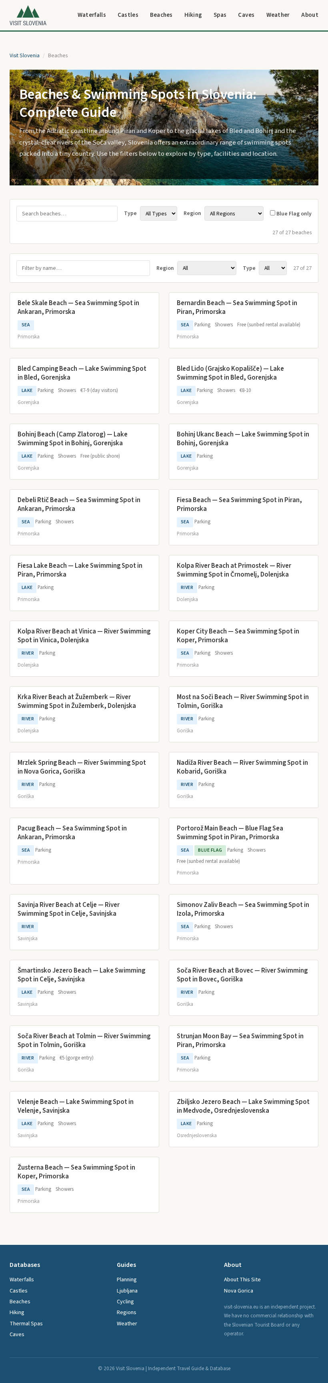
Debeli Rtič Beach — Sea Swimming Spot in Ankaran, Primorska (79, 504)
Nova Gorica (238, 1291)
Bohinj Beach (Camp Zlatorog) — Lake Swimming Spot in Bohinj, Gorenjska (73, 439)
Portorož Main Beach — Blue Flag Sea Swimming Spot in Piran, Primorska (230, 833)
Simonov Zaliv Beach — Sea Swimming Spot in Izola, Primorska (243, 909)
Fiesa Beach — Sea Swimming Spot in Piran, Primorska (239, 504)
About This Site (242, 1279)
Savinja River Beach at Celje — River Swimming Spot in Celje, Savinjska (69, 909)
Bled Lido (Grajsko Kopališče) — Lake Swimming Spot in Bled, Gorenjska (230, 373)
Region (193, 213)
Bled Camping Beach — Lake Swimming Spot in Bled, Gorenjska (82, 373)
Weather (278, 14)
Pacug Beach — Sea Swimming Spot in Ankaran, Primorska (72, 833)
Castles (128, 14)
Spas (220, 14)
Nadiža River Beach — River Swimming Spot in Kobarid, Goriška (242, 767)
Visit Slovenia (25, 55)
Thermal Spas (26, 1323)
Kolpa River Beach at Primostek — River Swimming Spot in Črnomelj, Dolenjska (234, 570)
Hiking (193, 14)
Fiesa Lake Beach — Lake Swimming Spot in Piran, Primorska (80, 570)
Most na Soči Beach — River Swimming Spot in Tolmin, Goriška (243, 701)
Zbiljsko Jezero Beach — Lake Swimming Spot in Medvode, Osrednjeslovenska (243, 1106)
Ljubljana (127, 1291)
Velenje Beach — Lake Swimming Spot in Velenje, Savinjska (76, 1106)
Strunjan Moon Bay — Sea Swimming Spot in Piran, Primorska (240, 1040)
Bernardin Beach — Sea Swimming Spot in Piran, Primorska (237, 307)
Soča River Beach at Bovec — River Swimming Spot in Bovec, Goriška (242, 975)
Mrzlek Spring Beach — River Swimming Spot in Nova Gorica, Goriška (82, 767)
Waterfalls (92, 14)
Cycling (125, 1301)
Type (131, 213)
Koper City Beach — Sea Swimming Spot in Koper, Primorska (238, 636)
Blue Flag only (293, 213)
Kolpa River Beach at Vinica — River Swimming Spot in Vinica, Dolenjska (84, 636)
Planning (127, 1279)
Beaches (161, 14)
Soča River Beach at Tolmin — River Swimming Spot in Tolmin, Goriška (84, 1040)
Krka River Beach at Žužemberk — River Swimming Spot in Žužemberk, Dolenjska (77, 701)
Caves (246, 14)
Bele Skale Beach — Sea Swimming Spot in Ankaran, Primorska (78, 307)
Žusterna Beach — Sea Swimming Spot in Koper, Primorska (76, 1172)
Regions (126, 1312)
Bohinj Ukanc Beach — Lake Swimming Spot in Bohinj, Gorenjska (243, 439)
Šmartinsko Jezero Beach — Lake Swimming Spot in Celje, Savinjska (81, 975)
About (309, 14)
